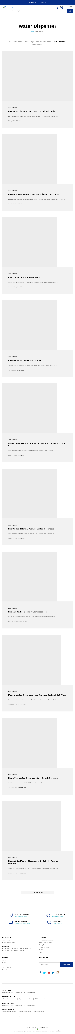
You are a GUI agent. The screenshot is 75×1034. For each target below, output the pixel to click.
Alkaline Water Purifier (44, 42)
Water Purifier (18, 42)
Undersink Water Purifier (8, 942)
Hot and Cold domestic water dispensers (27, 612)
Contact (4, 962)
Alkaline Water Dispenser (9, 1011)
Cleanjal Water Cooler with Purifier (25, 360)
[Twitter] (44, 973)
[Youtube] (49, 973)
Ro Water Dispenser (38, 1011)
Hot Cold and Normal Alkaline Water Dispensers (31, 529)
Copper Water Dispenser (24, 1011)
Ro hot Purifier (31, 992)
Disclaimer (42, 950)
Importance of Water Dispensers (24, 277)
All (10, 42)
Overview (4, 965)
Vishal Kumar (20, 121)
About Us (4, 960)
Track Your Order (6, 967)
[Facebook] (40, 973)
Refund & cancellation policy (46, 940)
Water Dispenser (60, 42)
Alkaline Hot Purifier (7, 992)
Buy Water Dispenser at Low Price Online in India (31, 111)
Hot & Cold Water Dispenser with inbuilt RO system (33, 778)
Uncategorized (37, 44)
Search (70, 11)
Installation (5, 970)
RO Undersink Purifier (40, 999)
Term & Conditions (44, 947)
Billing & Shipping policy (45, 942)
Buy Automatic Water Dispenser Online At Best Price (33, 194)
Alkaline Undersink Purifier (9, 999)
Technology (29, 42)
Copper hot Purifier (20, 992)
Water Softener (6, 940)
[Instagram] (58, 973)
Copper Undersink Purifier (26, 999)
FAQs (40, 952)
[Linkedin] (53, 973)
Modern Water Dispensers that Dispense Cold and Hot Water (37, 695)
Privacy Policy (42, 945)
